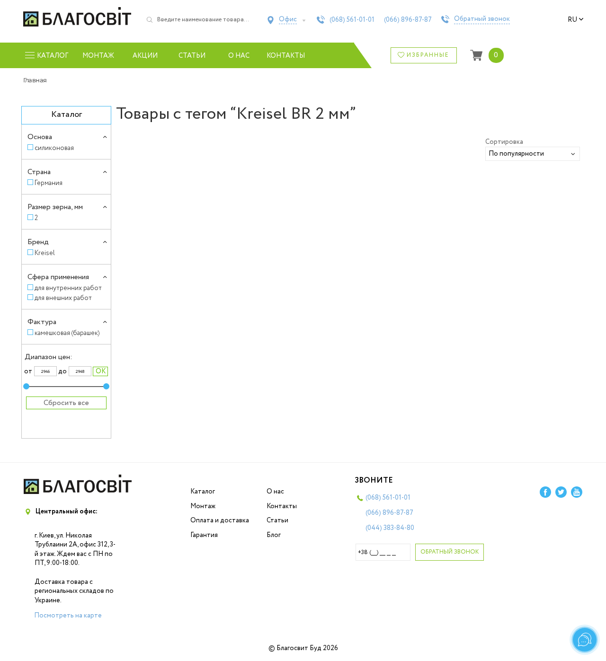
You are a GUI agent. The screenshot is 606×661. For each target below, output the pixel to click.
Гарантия (204, 535)
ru (572, 20)
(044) (389, 528)
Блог (274, 535)
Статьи (191, 56)
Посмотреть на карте (68, 615)
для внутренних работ (68, 287)
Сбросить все (66, 402)
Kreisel (45, 252)
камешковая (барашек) (67, 332)
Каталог (202, 491)
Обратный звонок (482, 19)
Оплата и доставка (219, 520)
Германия (48, 182)
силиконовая (54, 147)
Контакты (285, 56)
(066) (408, 20)
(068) (352, 20)
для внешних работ (63, 297)
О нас (239, 56)
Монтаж (98, 56)
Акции (145, 56)
